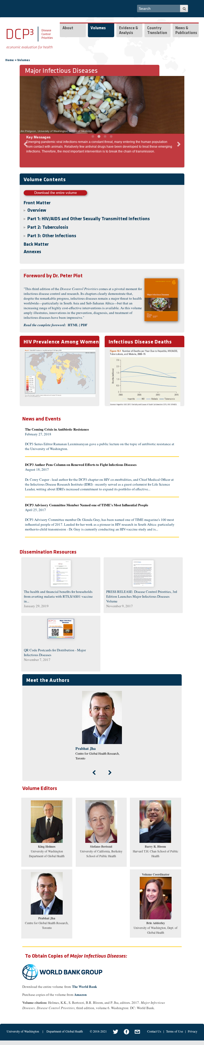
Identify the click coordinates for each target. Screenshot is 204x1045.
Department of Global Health (64, 1031)
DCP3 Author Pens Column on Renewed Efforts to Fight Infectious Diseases (81, 464)
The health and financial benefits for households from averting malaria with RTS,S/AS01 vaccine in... (58, 596)
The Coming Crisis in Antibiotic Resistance (57, 429)
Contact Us (154, 1031)
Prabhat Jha (85, 748)
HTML (73, 324)
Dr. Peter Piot (53, 276)
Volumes (98, 28)
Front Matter (37, 203)
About (67, 28)
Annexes (32, 252)
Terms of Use (174, 1031)
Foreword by (38, 276)
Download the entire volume (55, 193)
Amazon (80, 994)
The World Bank (85, 986)
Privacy (192, 1031)
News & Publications (186, 30)
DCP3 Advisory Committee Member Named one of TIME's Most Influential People (86, 504)
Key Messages (38, 137)
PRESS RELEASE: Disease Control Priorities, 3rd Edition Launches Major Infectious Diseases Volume (141, 596)
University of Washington (23, 1031)
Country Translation (157, 30)
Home (9, 60)
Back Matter (36, 244)
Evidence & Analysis (128, 30)
